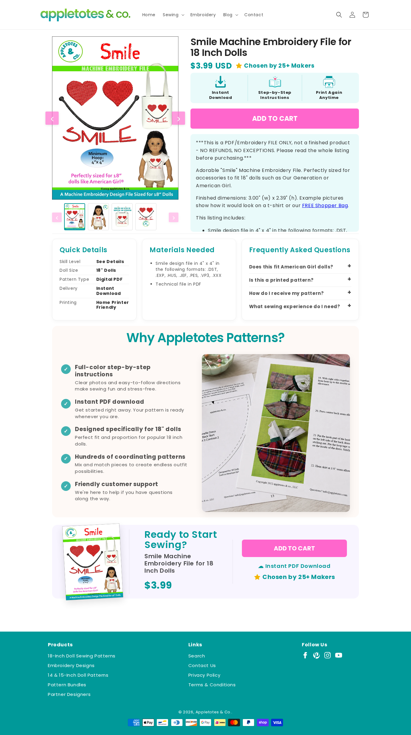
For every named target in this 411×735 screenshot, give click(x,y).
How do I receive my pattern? (286, 293)
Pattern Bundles (67, 684)
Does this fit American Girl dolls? (291, 267)
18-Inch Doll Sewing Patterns (82, 656)
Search (196, 656)
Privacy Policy (204, 675)
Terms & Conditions (212, 684)
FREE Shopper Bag (325, 205)
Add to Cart (275, 118)
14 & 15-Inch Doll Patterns (78, 675)
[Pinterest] (316, 655)
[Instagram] (327, 655)
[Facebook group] (305, 655)
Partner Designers (69, 694)
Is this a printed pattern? (281, 280)
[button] (173, 14)
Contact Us (202, 665)
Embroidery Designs (71, 665)
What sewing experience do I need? (294, 306)
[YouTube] (338, 655)
